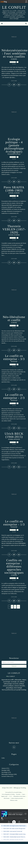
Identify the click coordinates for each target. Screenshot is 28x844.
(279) (6, 772)
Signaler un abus (4, 796)
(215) (7, 776)
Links (3, 758)
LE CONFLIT (14, 7)
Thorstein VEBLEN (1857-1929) (14, 229)
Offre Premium (6, 798)
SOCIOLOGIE (14, 361)
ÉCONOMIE (17, 235)
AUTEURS (10, 193)
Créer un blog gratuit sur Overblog (8, 794)
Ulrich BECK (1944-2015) (14, 435)
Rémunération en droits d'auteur (19, 796)
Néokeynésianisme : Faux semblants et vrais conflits (15, 53)
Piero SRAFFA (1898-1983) (14, 189)
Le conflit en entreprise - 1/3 (14, 523)
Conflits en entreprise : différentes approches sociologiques (14, 566)
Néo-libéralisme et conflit (14, 318)
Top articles (18, 794)
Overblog (23, 788)
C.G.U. (10, 796)
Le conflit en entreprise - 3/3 (14, 357)
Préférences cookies (13, 800)
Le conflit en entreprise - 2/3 (14, 396)
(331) (5, 768)
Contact (23, 794)
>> (18, 606)
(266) (9, 774)
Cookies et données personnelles (17, 798)
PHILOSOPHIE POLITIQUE (14, 154)
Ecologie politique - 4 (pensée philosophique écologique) (14, 145)
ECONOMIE (14, 59)
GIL (12, 689)
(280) (6, 770)
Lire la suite (14, 80)
